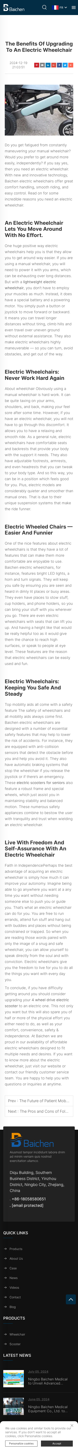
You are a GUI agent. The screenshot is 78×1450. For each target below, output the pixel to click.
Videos (14, 1287)
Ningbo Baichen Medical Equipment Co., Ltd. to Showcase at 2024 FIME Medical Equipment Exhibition (48, 1409)
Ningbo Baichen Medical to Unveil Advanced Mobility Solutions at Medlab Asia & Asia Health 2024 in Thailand (48, 1381)
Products (16, 1249)
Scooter (15, 1344)
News (14, 1278)
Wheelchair (17, 1334)
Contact (15, 1297)
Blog (13, 1307)
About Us (16, 1258)
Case (13, 1268)
